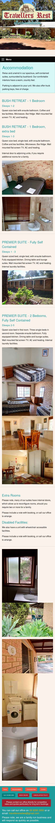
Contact (43, 789)
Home (5, 789)
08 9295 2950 (36, 810)
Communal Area (31, 789)
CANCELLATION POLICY (40, 795)
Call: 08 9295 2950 (8, 795)
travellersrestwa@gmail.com (24, 813)
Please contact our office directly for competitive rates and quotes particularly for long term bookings (26, 802)
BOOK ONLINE (23, 795)
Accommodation (16, 789)
